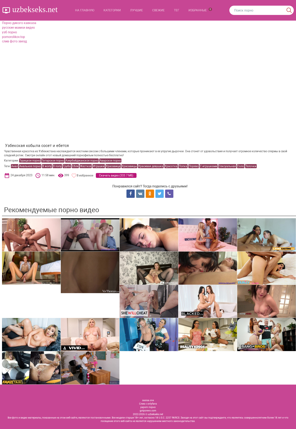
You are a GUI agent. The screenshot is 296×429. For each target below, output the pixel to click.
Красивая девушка (150, 166)
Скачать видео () (116, 175)
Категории (112, 10)
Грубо (67, 166)
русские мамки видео (18, 27)
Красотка (171, 166)
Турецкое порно (30, 160)
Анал (14, 166)
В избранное (85, 175)
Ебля (75, 166)
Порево (194, 166)
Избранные (199, 10)
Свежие (158, 10)
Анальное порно (30, 166)
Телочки (250, 166)
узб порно (9, 32)
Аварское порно (110, 160)
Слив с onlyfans (148, 403)
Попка (183, 166)
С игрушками (208, 166)
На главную (84, 10)
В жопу (47, 166)
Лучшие (136, 10)
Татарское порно (53, 160)
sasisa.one (148, 400)
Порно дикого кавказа (19, 23)
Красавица (113, 166)
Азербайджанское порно (81, 160)
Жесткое (85, 166)
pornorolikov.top (13, 37)
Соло (240, 166)
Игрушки (99, 166)
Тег (176, 10)
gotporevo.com (148, 410)
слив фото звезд (14, 41)
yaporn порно (148, 407)
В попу (57, 166)
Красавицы (129, 166)
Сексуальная (227, 166)
